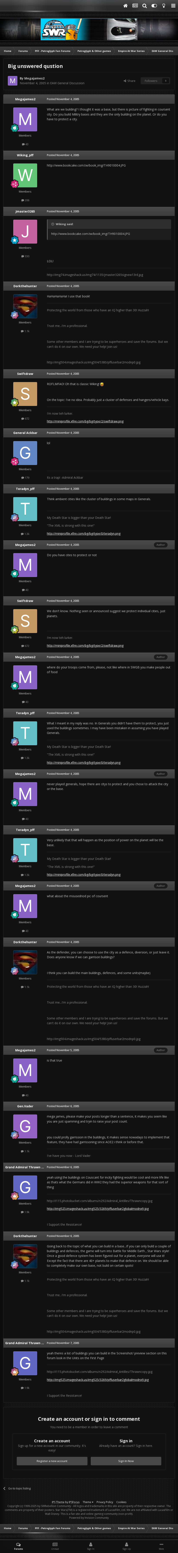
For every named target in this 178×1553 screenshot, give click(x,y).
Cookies (121, 1502)
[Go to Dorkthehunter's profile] (25, 306)
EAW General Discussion (67, 83)
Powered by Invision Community (89, 1518)
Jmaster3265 (25, 211)
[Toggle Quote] (53, 224)
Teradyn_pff (25, 489)
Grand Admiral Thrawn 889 (25, 1167)
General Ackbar (25, 433)
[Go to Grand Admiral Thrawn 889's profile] (25, 1187)
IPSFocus (74, 1502)
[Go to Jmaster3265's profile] (25, 232)
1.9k (27, 1212)
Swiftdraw (25, 374)
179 (26, 478)
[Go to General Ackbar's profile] (25, 453)
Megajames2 (34, 78)
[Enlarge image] (102, 384)
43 (26, 144)
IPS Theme (58, 1502)
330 (26, 256)
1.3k (27, 534)
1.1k (27, 331)
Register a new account (52, 1461)
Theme (87, 1502)
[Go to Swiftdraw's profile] (25, 394)
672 (26, 418)
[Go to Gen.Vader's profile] (25, 1126)
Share (130, 81)
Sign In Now (126, 1461)
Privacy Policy (105, 1502)
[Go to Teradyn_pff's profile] (25, 509)
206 (26, 200)
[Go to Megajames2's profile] (12, 81)
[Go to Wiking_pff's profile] (25, 175)
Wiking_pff (25, 155)
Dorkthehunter (25, 286)
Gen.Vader (25, 1106)
